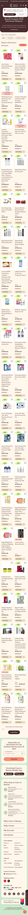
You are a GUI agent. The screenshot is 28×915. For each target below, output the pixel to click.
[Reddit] (18, 894)
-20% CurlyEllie (8, 863)
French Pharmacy (9, 867)
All (3, 38)
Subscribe (14, 759)
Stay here (21, 14)
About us (6, 843)
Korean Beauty (18, 867)
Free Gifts (10, 38)
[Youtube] (23, 894)
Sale (5, 861)
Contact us (17, 843)
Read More (15, 29)
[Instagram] (5, 894)
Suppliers (17, 854)
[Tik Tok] (14, 894)
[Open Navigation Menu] (2, 5)
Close (25, 10)
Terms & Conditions (17, 848)
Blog (5, 845)
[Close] (27, 891)
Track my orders (18, 845)
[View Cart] (23, 5)
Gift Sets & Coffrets (21, 38)
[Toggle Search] (5, 5)
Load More (14, 732)
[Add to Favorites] (12, 50)
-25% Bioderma (18, 861)
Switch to (10, 14)
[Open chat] (25, 912)
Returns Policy (8, 854)
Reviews (6, 852)
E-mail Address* (9, 751)
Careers (6, 848)
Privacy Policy (18, 852)
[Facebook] (9, 894)
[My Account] (21, 5)
